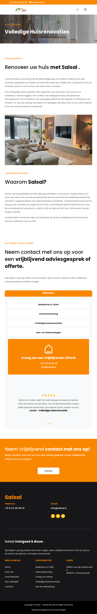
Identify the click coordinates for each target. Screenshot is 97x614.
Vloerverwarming (43, 572)
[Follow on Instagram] (58, 516)
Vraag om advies (44, 576)
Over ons (9, 572)
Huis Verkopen (12, 581)
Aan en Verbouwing (44, 586)
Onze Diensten (12, 576)
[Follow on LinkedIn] (63, 516)
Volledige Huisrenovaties (47, 581)
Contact (48, 471)
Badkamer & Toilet (44, 567)
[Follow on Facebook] (53, 516)
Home (7, 567)
